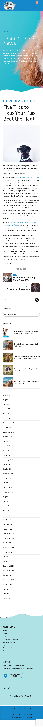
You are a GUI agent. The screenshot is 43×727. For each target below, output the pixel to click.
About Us (6, 633)
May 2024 (6, 414)
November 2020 (8, 538)
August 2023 (7, 437)
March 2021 (7, 520)
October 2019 (7, 575)
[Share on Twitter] (21, 269)
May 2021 (6, 511)
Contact (5, 651)
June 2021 (6, 506)
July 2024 (6, 404)
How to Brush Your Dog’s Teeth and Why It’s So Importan (26, 333)
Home (5, 630)
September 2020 (8, 548)
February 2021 (8, 524)
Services (5, 636)
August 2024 (7, 400)
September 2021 (8, 492)
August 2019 (7, 584)
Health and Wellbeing (24, 101)
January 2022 (7, 487)
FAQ (4, 645)
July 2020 (6, 557)
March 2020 (7, 561)
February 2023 (8, 460)
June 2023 (6, 446)
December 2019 (8, 566)
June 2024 (6, 409)
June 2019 (6, 594)
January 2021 (7, 529)
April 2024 (6, 418)
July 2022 (6, 483)
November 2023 (8, 423)
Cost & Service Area (9, 642)
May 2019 (6, 598)
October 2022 (7, 469)
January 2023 (7, 464)
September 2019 (8, 580)
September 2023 (8, 432)
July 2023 (6, 441)
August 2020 (7, 552)
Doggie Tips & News (25, 714)
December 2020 (8, 534)
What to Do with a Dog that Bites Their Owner (27, 370)
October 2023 (7, 427)
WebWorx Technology (25, 696)
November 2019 (8, 571)
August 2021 (7, 497)
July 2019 (6, 589)
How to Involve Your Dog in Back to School (26, 345)
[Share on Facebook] (17, 269)
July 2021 (6, 501)
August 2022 (7, 478)
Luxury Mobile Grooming (10, 639)
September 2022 (8, 474)
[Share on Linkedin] (24, 269)
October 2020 (7, 543)
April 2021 (6, 515)
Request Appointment (9, 648)
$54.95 (24, 200)
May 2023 (6, 450)
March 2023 (7, 455)
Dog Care (7, 101)
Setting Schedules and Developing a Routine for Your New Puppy (27, 357)
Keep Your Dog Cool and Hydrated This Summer (26, 382)
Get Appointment (17, 717)
